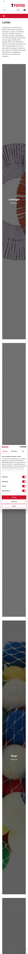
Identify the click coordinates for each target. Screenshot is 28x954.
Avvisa (14, 506)
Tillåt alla (14, 497)
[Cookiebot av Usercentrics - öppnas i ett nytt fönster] (20, 447)
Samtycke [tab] (5, 451)
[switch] (24, 481)
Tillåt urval (14, 501)
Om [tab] (23, 451)
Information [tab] (14, 451)
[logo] (18, 4)
